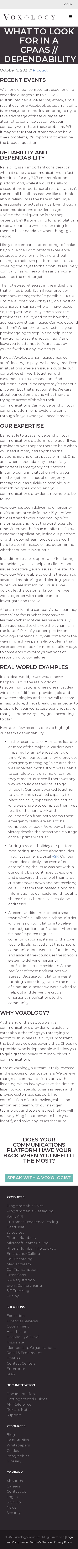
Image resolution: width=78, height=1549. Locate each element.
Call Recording (20, 1259)
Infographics (18, 1456)
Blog (11, 1435)
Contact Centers (21, 1363)
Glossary (14, 1461)
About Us (15, 1481)
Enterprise (16, 1369)
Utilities (13, 1358)
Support (14, 1415)
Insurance (15, 1342)
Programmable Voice (25, 1206)
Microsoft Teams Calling (28, 1243)
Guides (13, 1451)
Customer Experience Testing (32, 1222)
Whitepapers (18, 1445)
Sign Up (14, 1502)
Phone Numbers (21, 1238)
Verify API (15, 1217)
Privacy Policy (63, 1542)
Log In (67, 4)
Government (18, 1326)
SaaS (11, 1374)
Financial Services (22, 1321)
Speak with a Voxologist (39, 1177)
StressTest (15, 1232)
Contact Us (16, 1491)
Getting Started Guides (27, 1399)
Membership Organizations (31, 1348)
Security (13, 1513)
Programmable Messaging (30, 1211)
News (11, 1507)
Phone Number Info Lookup (31, 1248)
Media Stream (19, 1264)
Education (16, 1316)
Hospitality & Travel (23, 1337)
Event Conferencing (24, 1286)
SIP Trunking (18, 1291)
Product (40, 70)
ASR (55, 856)
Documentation (21, 1394)
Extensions (16, 1275)
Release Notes (19, 1410)
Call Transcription (22, 1270)
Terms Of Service (41, 1542)
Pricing (13, 1296)
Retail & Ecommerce (24, 1353)
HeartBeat (16, 1227)
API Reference (19, 1404)
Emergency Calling (23, 1254)
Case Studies (18, 1440)
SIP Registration (21, 1280)
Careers (13, 1486)
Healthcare (16, 1332)
